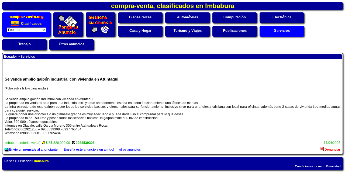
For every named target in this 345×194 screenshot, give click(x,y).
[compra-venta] (26, 19)
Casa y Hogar (140, 31)
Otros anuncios (71, 44)
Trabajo (24, 44)
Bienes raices (140, 17)
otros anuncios (130, 149)
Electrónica (281, 17)
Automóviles (187, 17)
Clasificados (31, 24)
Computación (234, 17)
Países (9, 161)
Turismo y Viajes (188, 31)
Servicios (282, 31)
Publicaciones (235, 31)
